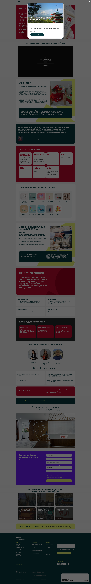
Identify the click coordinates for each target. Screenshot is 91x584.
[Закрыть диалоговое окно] (89, 1)
